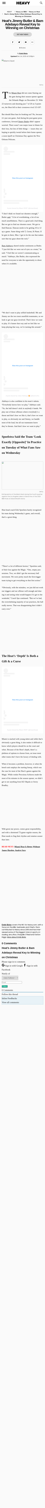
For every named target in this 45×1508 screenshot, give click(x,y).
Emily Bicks (23, 53)
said (8, 217)
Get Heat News (22, 34)
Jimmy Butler (23, 121)
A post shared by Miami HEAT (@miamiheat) (22, 208)
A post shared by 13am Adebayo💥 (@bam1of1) (22, 396)
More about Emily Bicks (16, 937)
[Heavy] (23, 3)
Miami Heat (16, 93)
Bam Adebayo (7, 246)
